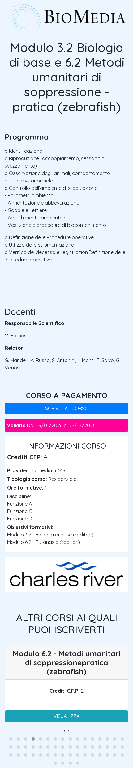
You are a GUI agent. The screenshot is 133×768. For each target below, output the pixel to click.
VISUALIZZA (66, 716)
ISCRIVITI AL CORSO (66, 408)
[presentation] (64, 730)
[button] (11, 739)
